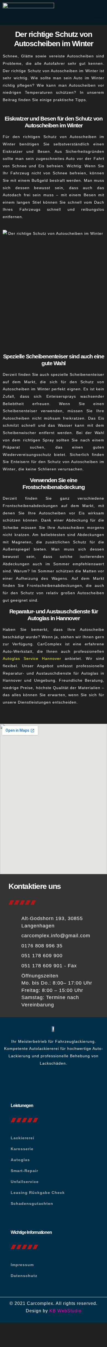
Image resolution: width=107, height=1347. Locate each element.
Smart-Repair (24, 1171)
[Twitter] (61, 1083)
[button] (99, 12)
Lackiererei (22, 1138)
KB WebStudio (65, 1310)
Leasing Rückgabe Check (38, 1192)
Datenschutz (24, 1275)
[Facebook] (46, 1083)
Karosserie (22, 1149)
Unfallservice (25, 1181)
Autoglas (20, 1160)
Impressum (22, 1265)
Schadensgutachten (32, 1203)
